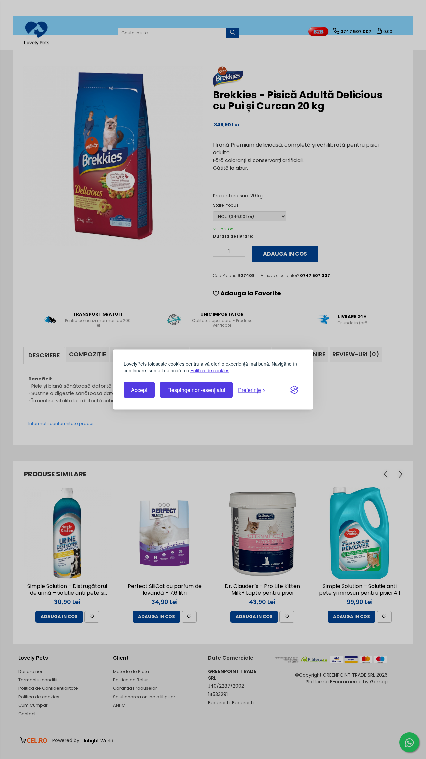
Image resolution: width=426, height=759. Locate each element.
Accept (139, 390)
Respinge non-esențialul (196, 390)
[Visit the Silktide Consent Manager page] (294, 390)
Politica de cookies (209, 370)
